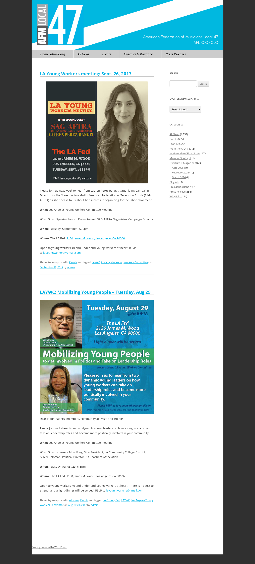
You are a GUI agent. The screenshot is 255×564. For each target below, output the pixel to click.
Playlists (174, 182)
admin (71, 267)
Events (106, 54)
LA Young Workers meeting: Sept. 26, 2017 (85, 73)
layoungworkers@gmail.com (62, 253)
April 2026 (177, 167)
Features (175, 144)
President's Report (180, 187)
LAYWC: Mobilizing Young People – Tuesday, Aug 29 (95, 292)
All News (83, 54)
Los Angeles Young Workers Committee (124, 262)
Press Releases (176, 54)
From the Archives (180, 148)
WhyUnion (176, 196)
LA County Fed (111, 500)
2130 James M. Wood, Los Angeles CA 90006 (96, 238)
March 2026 (179, 177)
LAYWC (96, 262)
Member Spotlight (180, 158)
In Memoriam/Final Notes (185, 153)
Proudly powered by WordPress (49, 547)
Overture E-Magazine (138, 54)
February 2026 (180, 172)
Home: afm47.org (52, 54)
